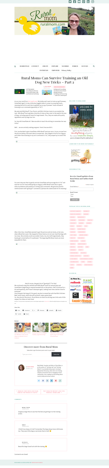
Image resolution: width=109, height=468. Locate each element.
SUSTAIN (84, 66)
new (87, 246)
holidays (81, 238)
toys (72, 264)
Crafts (90, 220)
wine (72, 267)
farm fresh (81, 229)
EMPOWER (55, 70)
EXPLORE (55, 66)
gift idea (73, 235)
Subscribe (56, 354)
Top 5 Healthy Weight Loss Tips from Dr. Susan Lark (54, 391)
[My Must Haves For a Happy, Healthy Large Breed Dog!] (40, 327)
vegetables (88, 264)
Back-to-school (76, 214)
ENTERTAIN (44, 70)
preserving (74, 252)
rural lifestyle (76, 255)
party (81, 249)
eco (86, 226)
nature (80, 246)
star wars (74, 258)
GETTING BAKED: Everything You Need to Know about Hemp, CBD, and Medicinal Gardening (32, 91)
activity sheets (75, 211)
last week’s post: (33, 101)
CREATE (45, 66)
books (73, 217)
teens (89, 261)
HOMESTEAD (24, 66)
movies (73, 246)
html (72, 194)
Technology (74, 261)
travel (79, 264)
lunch (83, 240)
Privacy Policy (66, 70)
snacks (86, 255)
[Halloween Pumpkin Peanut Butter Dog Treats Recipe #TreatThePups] (58, 327)
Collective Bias (46, 301)
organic (73, 249)
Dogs (72, 226)
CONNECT (35, 66)
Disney (89, 223)
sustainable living (86, 258)
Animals (86, 211)
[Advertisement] (54, 51)
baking (86, 214)
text (72, 196)
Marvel (73, 243)
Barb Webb (48, 86)
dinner (81, 223)
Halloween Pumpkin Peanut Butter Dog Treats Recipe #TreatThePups (57, 334)
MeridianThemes (37, 462)
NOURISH (65, 66)
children (81, 220)
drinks (79, 226)
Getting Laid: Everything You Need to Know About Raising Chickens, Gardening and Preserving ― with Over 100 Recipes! (60, 92)
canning (73, 220)
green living (83, 235)
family (73, 229)
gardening (81, 232)
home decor (74, 240)
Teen (82, 261)
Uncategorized (59, 87)
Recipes (83, 252)
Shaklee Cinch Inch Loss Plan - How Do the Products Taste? (28, 391)
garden (73, 232)
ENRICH (75, 66)
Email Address (74, 186)
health (73, 238)
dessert (73, 223)
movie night (82, 243)
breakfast (81, 217)
